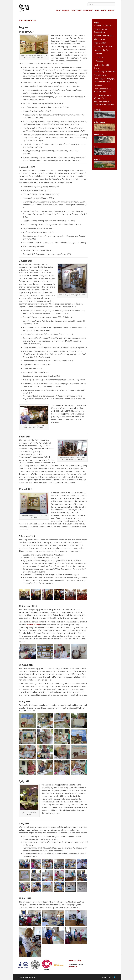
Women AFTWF (88, 10)
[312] (62, 736)
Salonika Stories (101, 75)
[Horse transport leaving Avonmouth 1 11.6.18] (70, 887)
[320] (27, 767)
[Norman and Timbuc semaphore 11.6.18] (82, 887)
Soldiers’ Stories (76, 10)
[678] (24, 864)
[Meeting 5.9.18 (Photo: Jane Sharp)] (27, 651)
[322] (79, 767)
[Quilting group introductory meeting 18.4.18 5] (53, 935)
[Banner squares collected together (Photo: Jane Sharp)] (45, 651)
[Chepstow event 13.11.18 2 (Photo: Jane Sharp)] (47, 594)
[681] (47, 864)
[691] (70, 875)
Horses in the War (101, 50)
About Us (111, 10)
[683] (70, 864)
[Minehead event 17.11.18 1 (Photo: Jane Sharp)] (70, 594)
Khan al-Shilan (100, 43)
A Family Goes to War (103, 46)
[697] (59, 887)
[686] (24, 875)
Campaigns (65, 10)
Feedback (100, 61)
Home (58, 10)
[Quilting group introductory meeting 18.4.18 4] (30, 942)
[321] (45, 767)
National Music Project (103, 35)
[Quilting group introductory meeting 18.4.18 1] (30, 918)
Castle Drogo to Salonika (104, 71)
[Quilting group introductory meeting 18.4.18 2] (53, 918)
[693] (24, 887)
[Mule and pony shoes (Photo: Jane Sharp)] (79, 651)
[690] (59, 875)
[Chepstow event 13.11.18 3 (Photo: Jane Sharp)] (59, 594)
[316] (45, 752)
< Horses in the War (27, 20)
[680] (36, 864)
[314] (27, 752)
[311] (45, 736)
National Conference (102, 25)
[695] (47, 887)
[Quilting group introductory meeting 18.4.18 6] (76, 935)
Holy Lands (98, 85)
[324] (62, 767)
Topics (97, 10)
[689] (47, 875)
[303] (62, 720)
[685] (82, 864)
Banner (99, 53)
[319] (79, 752)
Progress (99, 57)
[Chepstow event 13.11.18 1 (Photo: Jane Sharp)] (36, 594)
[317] (62, 752)
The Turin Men (100, 39)
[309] (27, 736)
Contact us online (74, 960)
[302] (45, 720)
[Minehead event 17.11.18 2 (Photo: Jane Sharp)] (82, 594)
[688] (36, 875)
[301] (27, 720)
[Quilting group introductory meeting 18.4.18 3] (76, 918)
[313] (79, 736)
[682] (59, 864)
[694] (36, 887)
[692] (82, 875)
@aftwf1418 (72, 967)
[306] (79, 720)
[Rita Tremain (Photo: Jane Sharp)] (62, 651)
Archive (103, 10)
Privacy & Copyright (107, 977)
